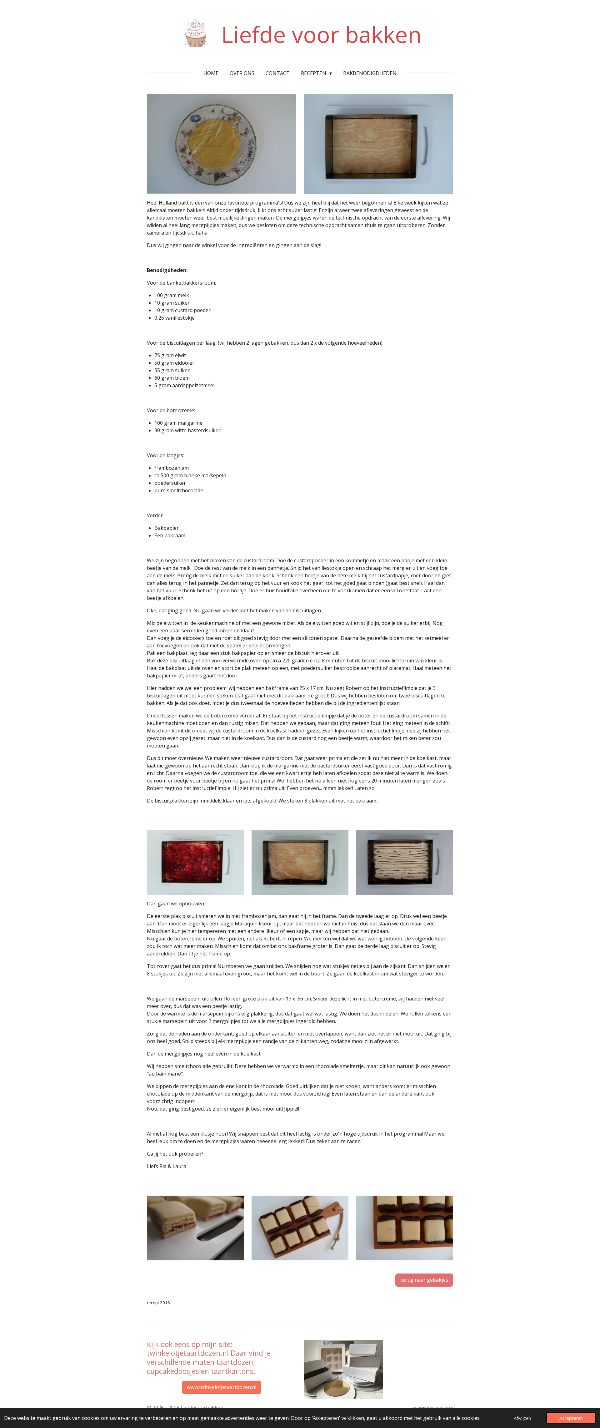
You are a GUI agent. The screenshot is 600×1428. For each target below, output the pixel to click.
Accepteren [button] (571, 1418)
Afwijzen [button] (522, 1418)
